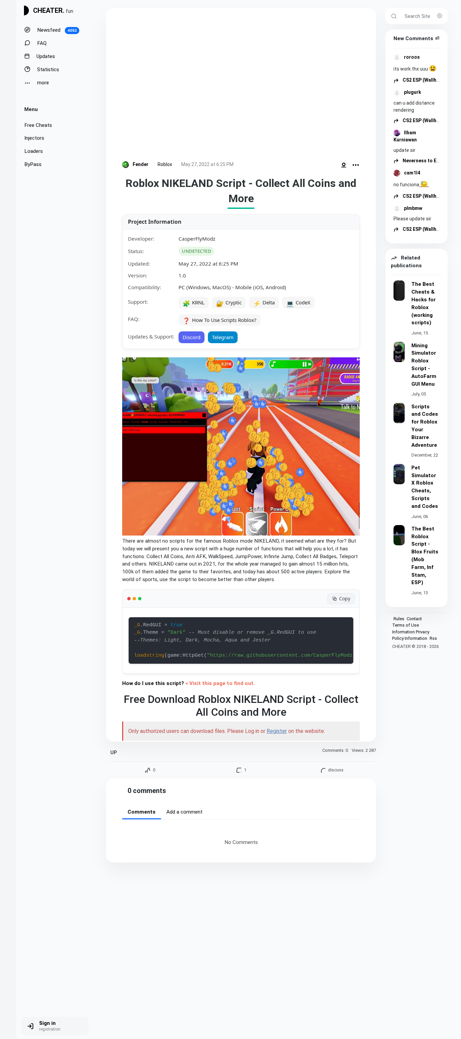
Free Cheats (38, 125)
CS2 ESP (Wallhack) (424, 80)
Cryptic (229, 303)
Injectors (34, 138)
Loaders (33, 151)
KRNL (194, 303)
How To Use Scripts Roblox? (219, 321)
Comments (142, 812)
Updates (45, 56)
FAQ (41, 43)
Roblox (165, 164)
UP (113, 753)
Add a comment (184, 812)
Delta (264, 303)
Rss (433, 638)
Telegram (223, 337)
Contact (414, 618)
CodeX (298, 303)
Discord (191, 337)
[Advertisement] (241, 85)
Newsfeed (56, 30)
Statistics (47, 69)
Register (277, 731)
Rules (399, 618)
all (437, 37)
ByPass (33, 164)
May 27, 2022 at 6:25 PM (207, 164)
